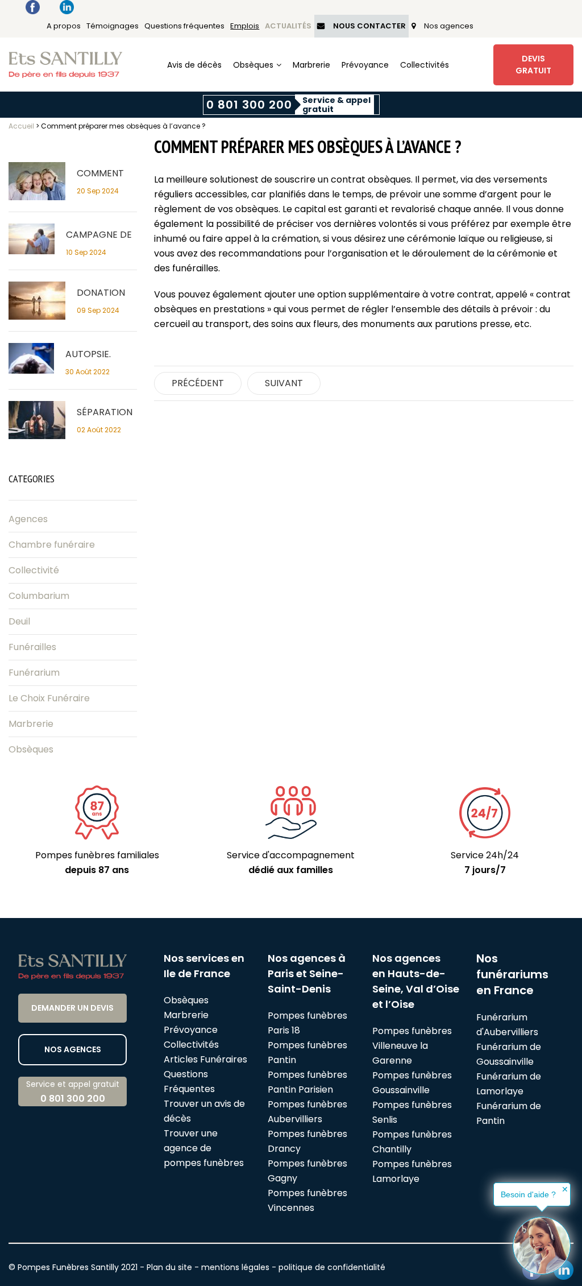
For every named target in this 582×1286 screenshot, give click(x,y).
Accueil (21, 126)
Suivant (284, 383)
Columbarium (39, 595)
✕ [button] (565, 1189)
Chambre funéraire (52, 544)
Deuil (19, 621)
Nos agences (448, 25)
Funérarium (34, 672)
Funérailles (32, 647)
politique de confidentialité (331, 1267)
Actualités (288, 25)
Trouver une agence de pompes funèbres (204, 1148)
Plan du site (169, 1267)
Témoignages (112, 25)
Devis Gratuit (533, 64)
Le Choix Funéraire (49, 698)
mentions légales (235, 1267)
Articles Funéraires (205, 1059)
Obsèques (253, 65)
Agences (28, 519)
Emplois (244, 25)
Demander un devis (72, 1008)
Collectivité (34, 570)
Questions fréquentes (184, 25)
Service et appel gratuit (72, 1091)
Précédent (198, 383)
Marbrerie (311, 65)
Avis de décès (194, 65)
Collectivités (424, 65)
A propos (64, 25)
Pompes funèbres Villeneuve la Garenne (412, 1045)
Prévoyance (365, 65)
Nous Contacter (369, 25)
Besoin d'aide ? (528, 1194)
